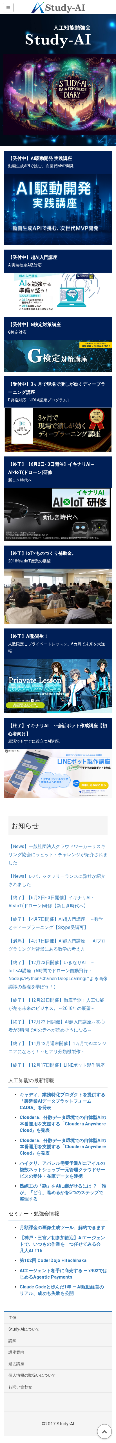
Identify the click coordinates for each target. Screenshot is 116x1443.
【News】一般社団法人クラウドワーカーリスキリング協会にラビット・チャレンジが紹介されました (58, 854)
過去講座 (16, 1363)
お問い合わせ (20, 1387)
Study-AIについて (24, 1329)
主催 (12, 1317)
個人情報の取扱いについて (32, 1375)
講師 (12, 1340)
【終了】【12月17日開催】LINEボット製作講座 (56, 1065)
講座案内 (16, 1352)
